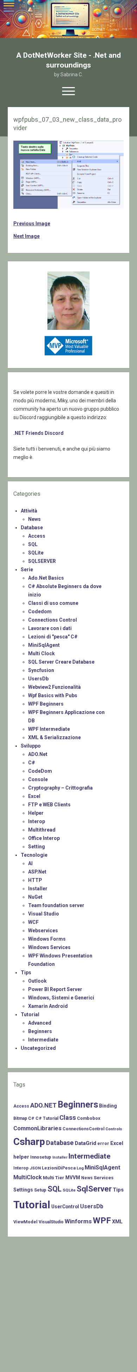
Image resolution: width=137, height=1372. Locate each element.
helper (21, 1157)
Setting (36, 846)
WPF (102, 1220)
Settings (23, 1190)
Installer (37, 888)
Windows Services (49, 947)
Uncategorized (38, 1048)
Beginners (40, 1031)
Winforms (78, 1221)
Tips (26, 972)
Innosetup (40, 1157)
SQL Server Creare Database (61, 662)
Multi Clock (41, 653)
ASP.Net (37, 872)
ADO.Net (37, 754)
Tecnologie (34, 855)
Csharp (29, 1141)
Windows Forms (47, 939)
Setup (40, 1190)
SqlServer (94, 1189)
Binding (108, 1106)
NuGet (35, 897)
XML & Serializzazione (54, 737)
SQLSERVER (42, 561)
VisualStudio (51, 1221)
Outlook (37, 981)
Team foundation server (56, 905)
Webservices (43, 930)
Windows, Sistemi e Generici (61, 997)
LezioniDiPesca (59, 1168)
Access (36, 536)
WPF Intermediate (49, 729)
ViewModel (25, 1221)
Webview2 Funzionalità (54, 687)
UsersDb (38, 678)
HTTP (35, 880)
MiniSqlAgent (44, 645)
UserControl (65, 1206)
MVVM (72, 1177)
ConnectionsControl (83, 1128)
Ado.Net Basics (46, 578)
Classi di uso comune (53, 603)
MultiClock (27, 1177)
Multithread (42, 830)
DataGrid (85, 1143)
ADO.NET (43, 1105)
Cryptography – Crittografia (60, 788)
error (103, 1143)
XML (117, 1221)
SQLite (36, 553)
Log (80, 1168)
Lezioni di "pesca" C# (53, 636)
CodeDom (40, 771)
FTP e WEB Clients (49, 804)
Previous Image (31, 223)
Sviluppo (31, 746)
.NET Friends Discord (38, 433)
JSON (35, 1168)
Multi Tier (53, 1177)
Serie (27, 569)
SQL (33, 544)
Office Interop (44, 838)
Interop (36, 821)
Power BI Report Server (55, 989)
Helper (36, 813)
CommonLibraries (37, 1128)
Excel (34, 796)
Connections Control (52, 620)
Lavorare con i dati (50, 628)
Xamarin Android (48, 1006)
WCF (33, 922)
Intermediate (43, 1039)
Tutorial (30, 1014)
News (34, 519)
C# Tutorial (46, 1118)
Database (32, 527)
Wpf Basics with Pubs (52, 695)
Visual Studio (43, 914)
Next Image (26, 236)
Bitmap (20, 1118)
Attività (29, 511)
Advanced (39, 1023)
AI (30, 863)
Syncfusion (41, 670)
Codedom (40, 611)
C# (31, 762)
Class (67, 1118)
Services (103, 1177)
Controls (113, 1128)
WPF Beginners (46, 704)
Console (38, 779)
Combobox (88, 1118)
